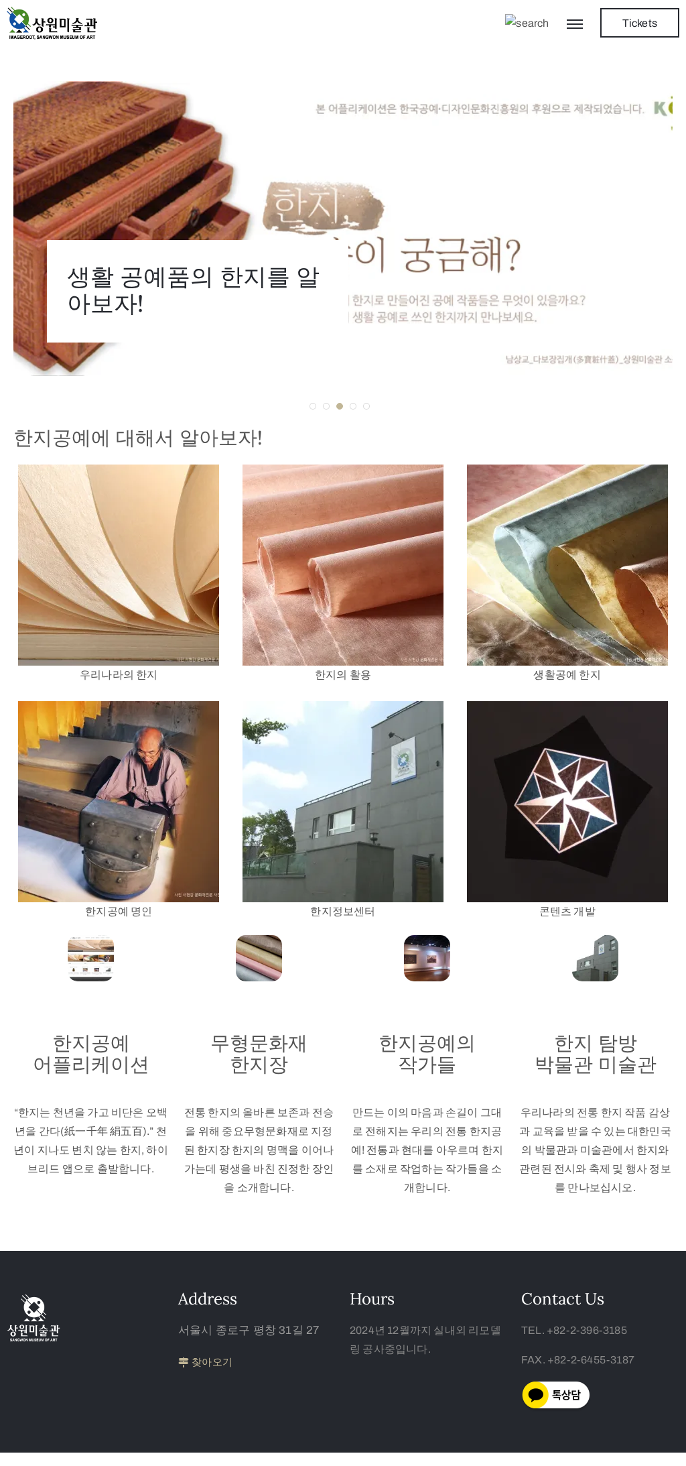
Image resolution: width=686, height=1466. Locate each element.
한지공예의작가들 (427, 1053)
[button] (313, 406)
